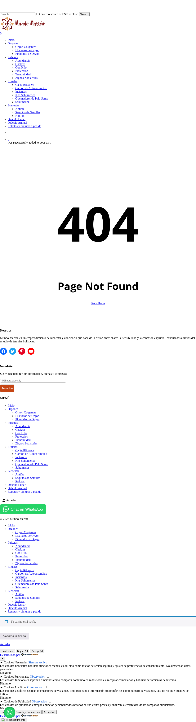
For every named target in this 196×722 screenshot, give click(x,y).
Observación (37, 676)
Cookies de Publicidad (17, 701)
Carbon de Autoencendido (31, 453)
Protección (21, 436)
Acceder (5, 644)
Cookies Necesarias (16, 662)
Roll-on (19, 481)
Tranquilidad (23, 440)
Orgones (13, 409)
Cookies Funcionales (16, 676)
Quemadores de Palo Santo (31, 464)
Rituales (12, 446)
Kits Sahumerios (25, 460)
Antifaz (19, 474)
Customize (7, 651)
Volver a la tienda (14, 636)
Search (84, 14)
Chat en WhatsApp (27, 509)
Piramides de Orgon (27, 419)
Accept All (37, 651)
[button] (9, 712)
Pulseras (13, 422)
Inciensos (21, 457)
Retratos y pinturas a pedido (24, 491)
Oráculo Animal (17, 488)
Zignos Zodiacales (26, 443)
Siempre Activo (37, 662)
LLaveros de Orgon (27, 415)
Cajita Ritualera (24, 450)
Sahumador (22, 467)
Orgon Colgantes (25, 412)
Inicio (11, 405)
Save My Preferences (28, 712)
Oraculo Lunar (16, 484)
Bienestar (13, 471)
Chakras (20, 429)
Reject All (22, 651)
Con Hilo (21, 433)
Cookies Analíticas (15, 687)
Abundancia (22, 426)
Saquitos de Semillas (27, 477)
